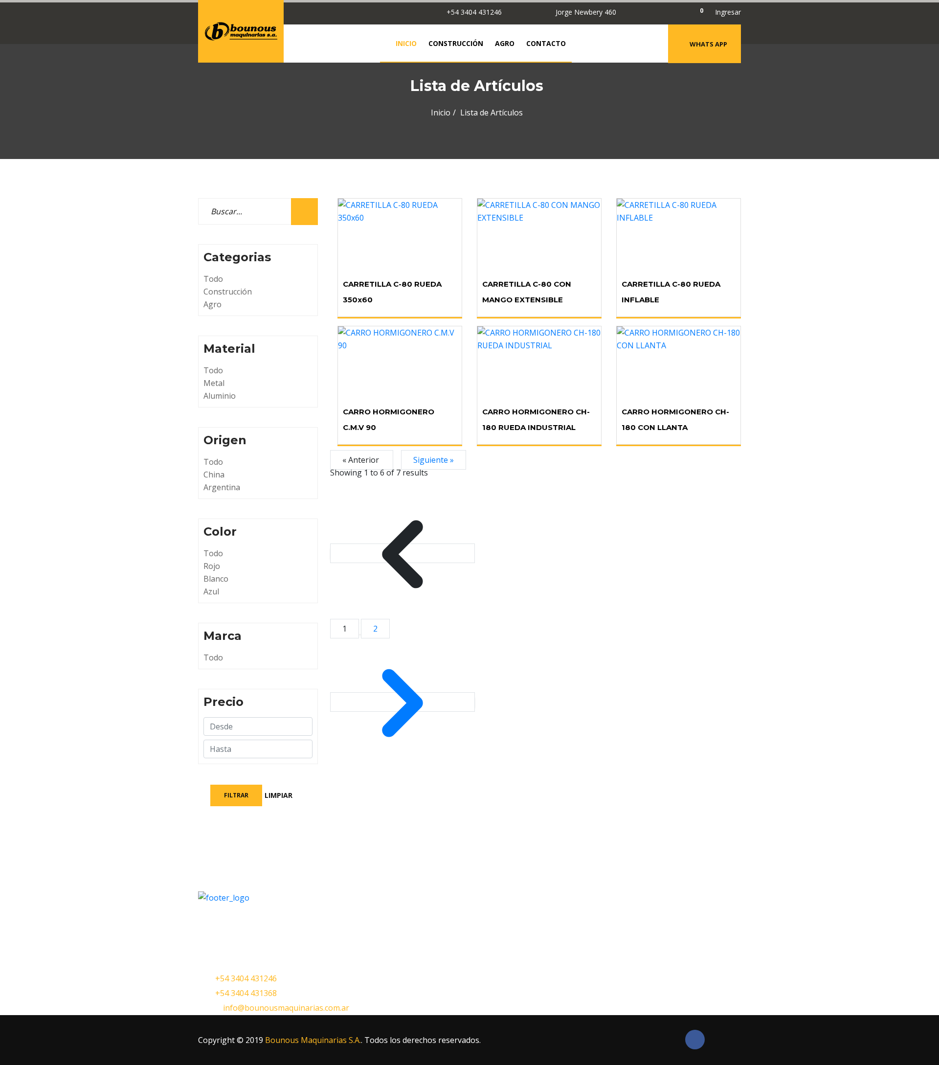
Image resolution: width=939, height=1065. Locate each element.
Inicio (406, 43)
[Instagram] (677, 12)
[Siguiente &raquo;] (402, 702)
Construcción (455, 43)
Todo (213, 278)
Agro (504, 43)
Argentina (221, 487)
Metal (213, 383)
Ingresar (728, 12)
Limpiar (278, 795)
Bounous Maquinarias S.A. (313, 1040)
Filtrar (236, 795)
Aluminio (219, 395)
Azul (211, 591)
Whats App (708, 44)
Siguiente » (433, 459)
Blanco (215, 578)
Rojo (211, 566)
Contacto (546, 43)
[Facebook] (658, 12)
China (213, 474)
